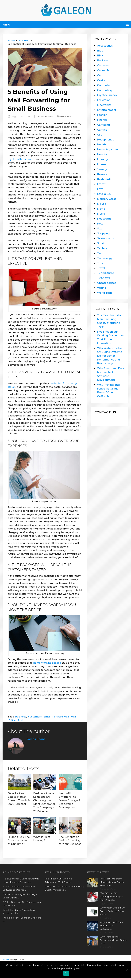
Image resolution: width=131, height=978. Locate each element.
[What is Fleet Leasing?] (44, 825)
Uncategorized (106, 282)
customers (35, 716)
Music (101, 213)
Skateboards (105, 238)
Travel (101, 268)
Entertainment (106, 109)
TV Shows (103, 277)
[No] (127, 969)
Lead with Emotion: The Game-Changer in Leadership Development (70, 800)
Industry (102, 159)
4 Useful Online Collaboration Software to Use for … (19, 888)
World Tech (104, 292)
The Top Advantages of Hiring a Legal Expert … (20, 896)
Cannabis (103, 70)
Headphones (105, 139)
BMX (100, 55)
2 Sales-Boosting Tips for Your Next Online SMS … (22, 904)
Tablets (102, 248)
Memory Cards (106, 198)
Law (100, 189)
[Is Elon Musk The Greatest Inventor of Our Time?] (19, 825)
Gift (99, 134)
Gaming (102, 129)
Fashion (102, 114)
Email (47, 716)
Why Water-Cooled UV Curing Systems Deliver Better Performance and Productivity (109, 356)
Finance (102, 119)
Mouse (101, 203)
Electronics (104, 105)
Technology (104, 258)
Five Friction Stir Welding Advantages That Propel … (59, 880)
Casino (101, 80)
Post (20, 720)
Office (12, 720)
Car (99, 75)
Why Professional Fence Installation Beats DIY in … (113, 940)
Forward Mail (60, 716)
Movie (101, 208)
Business (65, 116)
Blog (100, 50)
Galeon (6, 959)
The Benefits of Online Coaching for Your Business (70, 840)
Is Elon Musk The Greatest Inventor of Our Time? (19, 840)
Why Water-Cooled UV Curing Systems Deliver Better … (112, 911)
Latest (101, 184)
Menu (6, 24)
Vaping (101, 287)
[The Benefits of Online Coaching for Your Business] (70, 825)
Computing (104, 90)
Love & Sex (104, 193)
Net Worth (104, 218)
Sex (99, 228)
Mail (73, 716)
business (20, 716)
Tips (100, 263)
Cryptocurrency (107, 95)
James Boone (44, 116)
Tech (100, 253)
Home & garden (107, 149)
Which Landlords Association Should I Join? (19, 911)
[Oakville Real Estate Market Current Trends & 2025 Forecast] (19, 782)
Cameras (103, 65)
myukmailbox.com (19, 159)
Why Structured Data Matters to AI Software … (111, 925)
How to (102, 154)
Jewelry (102, 169)
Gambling (103, 124)
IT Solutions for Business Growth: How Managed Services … (21, 880)
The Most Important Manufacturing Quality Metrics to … (64, 888)
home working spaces (47, 662)
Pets (100, 223)
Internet (102, 164)
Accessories (105, 45)
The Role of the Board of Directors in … (22, 919)
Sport (100, 243)
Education (103, 100)
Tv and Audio (105, 273)
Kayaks (102, 174)
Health (101, 144)
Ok (66, 973)
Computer (104, 85)
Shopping (103, 233)
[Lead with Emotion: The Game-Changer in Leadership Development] (70, 782)
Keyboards (104, 179)
